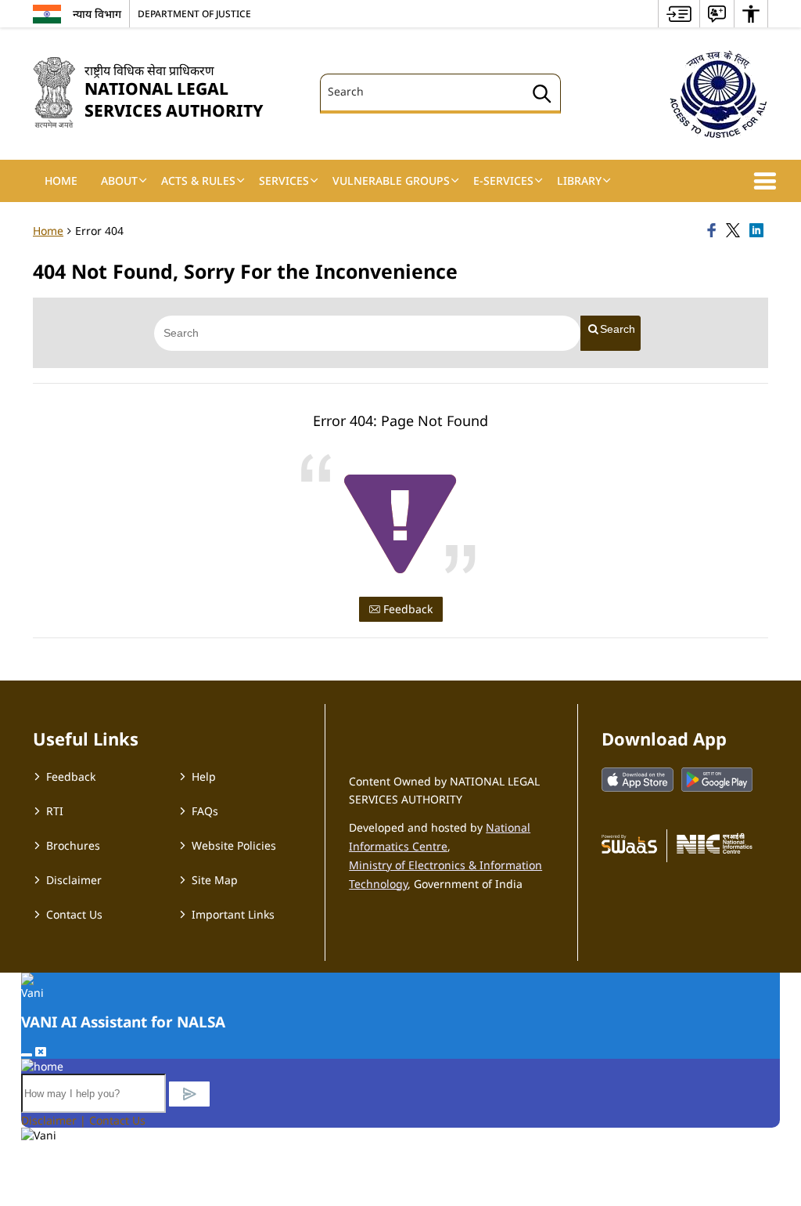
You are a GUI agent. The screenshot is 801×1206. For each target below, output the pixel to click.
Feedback (406, 608)
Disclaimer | (55, 1120)
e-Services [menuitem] (503, 180)
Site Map (215, 879)
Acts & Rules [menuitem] (198, 180)
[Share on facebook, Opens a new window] (714, 231)
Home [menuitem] (61, 180)
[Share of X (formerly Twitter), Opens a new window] (735, 231)
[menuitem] (679, 13)
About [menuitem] (119, 180)
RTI (54, 810)
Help (204, 776)
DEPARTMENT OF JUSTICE (194, 13)
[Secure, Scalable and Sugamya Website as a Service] (629, 843)
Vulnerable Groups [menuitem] (391, 180)
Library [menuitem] (579, 180)
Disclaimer (74, 879)
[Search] (542, 96)
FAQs (205, 810)
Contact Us (74, 914)
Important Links (233, 914)
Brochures (73, 845)
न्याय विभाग (97, 13)
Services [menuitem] (284, 180)
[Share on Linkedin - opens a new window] (758, 231)
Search (617, 329)
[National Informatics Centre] (715, 843)
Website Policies (234, 845)
